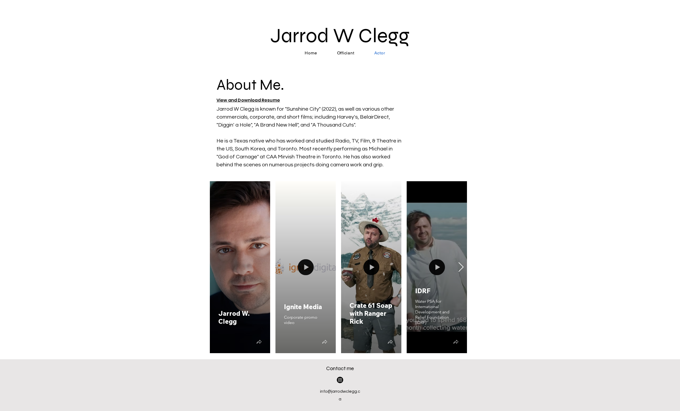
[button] (259, 342)
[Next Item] (461, 267)
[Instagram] (340, 380)
